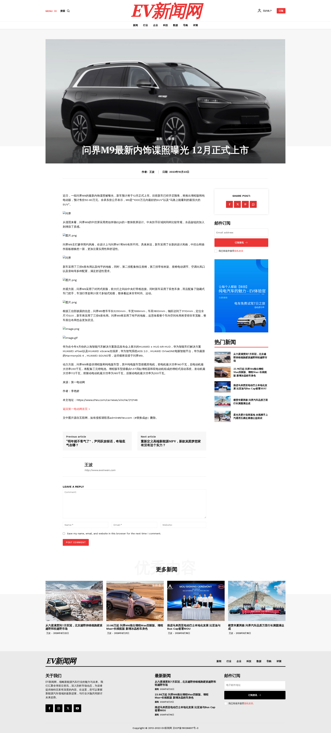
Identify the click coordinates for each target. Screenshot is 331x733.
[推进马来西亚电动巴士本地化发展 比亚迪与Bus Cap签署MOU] (222, 386)
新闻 (171, 138)
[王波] (71, 467)
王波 (151, 171)
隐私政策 (238, 251)
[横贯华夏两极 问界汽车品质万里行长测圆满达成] (222, 401)
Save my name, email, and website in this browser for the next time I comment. (114, 533)
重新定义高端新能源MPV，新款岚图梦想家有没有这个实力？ (171, 443)
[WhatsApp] (253, 204)
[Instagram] (58, 708)
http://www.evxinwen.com (99, 470)
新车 (159, 138)
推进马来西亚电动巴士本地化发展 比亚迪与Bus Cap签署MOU (250, 387)
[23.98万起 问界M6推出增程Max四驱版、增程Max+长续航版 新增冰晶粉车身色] (222, 372)
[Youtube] (77, 708)
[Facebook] (229, 204)
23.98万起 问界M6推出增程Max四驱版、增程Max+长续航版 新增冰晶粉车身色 (250, 372)
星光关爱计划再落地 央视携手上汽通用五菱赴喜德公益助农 (250, 416)
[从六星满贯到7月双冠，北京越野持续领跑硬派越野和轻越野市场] (222, 357)
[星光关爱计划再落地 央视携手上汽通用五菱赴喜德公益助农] (222, 416)
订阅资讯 (239, 242)
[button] (65, 10)
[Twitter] (237, 204)
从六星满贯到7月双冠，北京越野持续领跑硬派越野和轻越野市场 (250, 357)
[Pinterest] (245, 204)
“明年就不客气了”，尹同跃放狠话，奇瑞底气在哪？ (95, 443)
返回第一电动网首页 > (76, 409)
